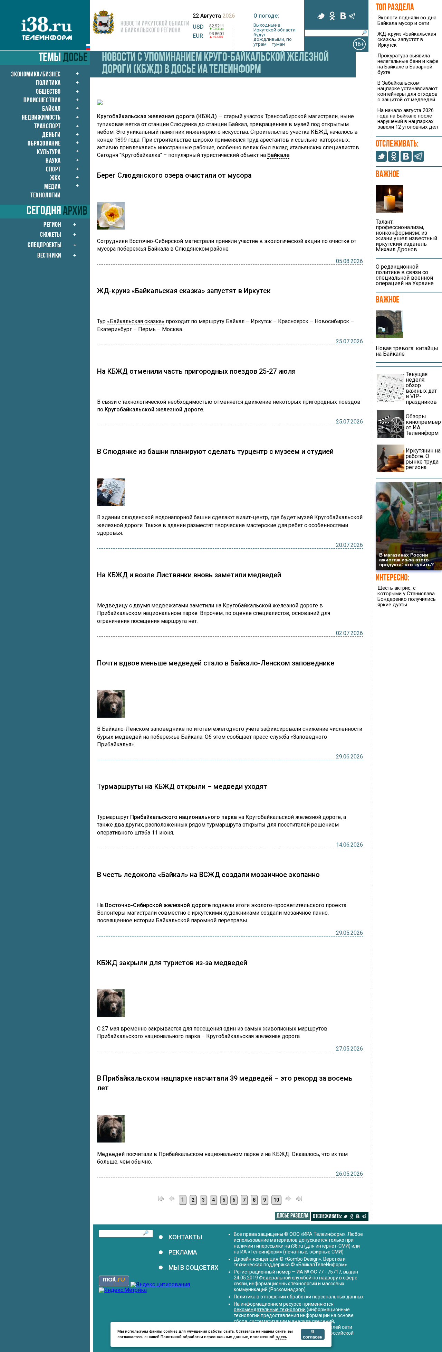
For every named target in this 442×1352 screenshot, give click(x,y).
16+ (359, 44)
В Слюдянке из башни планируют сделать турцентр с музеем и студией (215, 451)
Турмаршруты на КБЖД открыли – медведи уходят (182, 786)
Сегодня (44, 211)
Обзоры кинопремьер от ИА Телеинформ (423, 424)
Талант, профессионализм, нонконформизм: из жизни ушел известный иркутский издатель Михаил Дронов (406, 235)
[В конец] (299, 1199)
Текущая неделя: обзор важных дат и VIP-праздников (421, 388)
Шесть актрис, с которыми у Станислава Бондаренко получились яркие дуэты (406, 596)
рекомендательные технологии (270, 1309)
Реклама (183, 1252)
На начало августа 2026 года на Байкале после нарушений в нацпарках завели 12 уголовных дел (407, 118)
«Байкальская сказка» (135, 321)
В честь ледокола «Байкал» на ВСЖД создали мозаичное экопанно (208, 874)
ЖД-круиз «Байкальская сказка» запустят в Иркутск (184, 291)
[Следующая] (288, 1199)
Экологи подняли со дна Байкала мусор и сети (406, 20)
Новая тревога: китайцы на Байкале (407, 351)
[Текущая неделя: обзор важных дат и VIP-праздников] (390, 400)
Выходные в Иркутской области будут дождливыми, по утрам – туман (274, 34)
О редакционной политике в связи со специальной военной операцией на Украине (405, 275)
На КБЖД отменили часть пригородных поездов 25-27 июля (196, 371)
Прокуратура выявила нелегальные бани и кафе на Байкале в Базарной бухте (408, 64)
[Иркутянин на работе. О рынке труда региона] (390, 470)
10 (276, 1200)
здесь (281, 1337)
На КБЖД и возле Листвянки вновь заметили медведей (189, 575)
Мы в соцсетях (193, 1268)
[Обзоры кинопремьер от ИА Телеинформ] (390, 436)
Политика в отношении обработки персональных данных (299, 1296)
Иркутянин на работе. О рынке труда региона (423, 458)
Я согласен (313, 1334)
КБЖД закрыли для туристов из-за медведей (172, 963)
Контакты (185, 1237)
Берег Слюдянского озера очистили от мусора (174, 175)
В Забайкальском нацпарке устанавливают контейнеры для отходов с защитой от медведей (407, 91)
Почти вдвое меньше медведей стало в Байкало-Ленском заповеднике (215, 663)
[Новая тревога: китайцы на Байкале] (389, 336)
